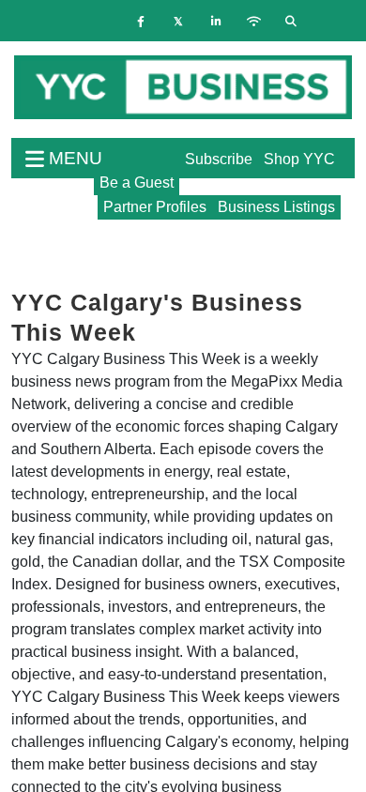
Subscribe (218, 159)
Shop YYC (299, 159)
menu (73, 158)
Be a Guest (136, 182)
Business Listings (276, 207)
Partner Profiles (154, 207)
